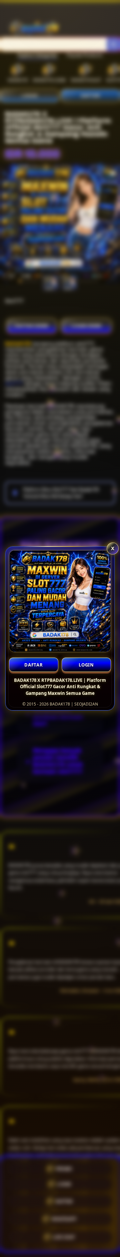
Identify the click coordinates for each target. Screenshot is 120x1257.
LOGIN (86, 665)
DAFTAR (33, 665)
